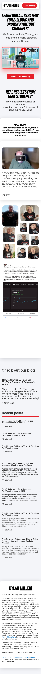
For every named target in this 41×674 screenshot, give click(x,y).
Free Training (29, 5)
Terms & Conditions (9, 637)
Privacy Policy (7, 657)
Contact (33, 657)
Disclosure (18, 657)
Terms (26, 657)
